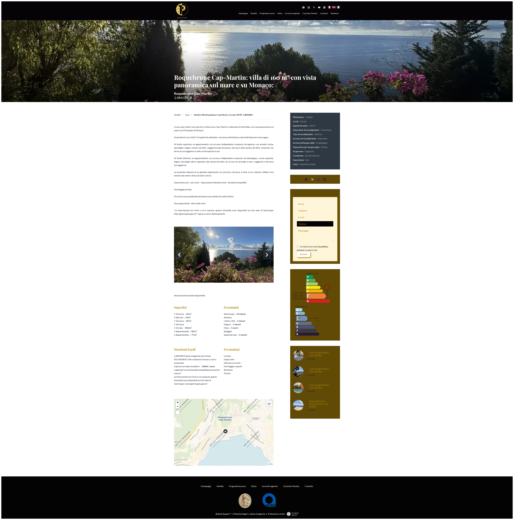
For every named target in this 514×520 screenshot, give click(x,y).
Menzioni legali (240, 514)
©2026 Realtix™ (223, 514)
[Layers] (269, 403)
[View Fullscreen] (178, 412)
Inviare (303, 254)
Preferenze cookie (276, 514)
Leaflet (270, 464)
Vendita (177, 115)
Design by (295, 514)
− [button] (178, 406)
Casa (187, 115)
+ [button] (178, 402)
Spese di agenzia (257, 514)
